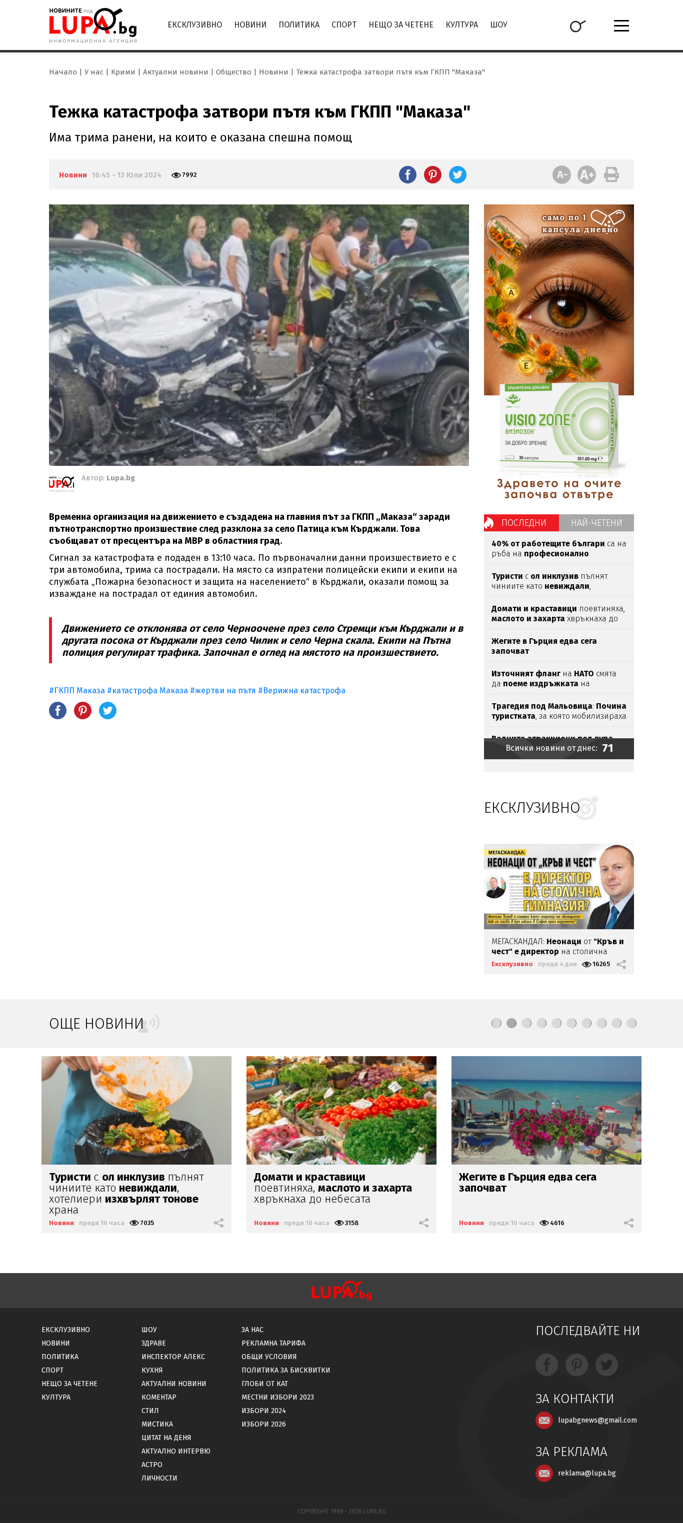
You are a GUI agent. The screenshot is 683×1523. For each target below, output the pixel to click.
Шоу (499, 24)
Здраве (154, 1343)
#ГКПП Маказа (78, 690)
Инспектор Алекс (173, 1357)
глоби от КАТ (265, 1384)
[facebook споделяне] (407, 174)
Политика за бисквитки (286, 1370)
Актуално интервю (176, 1451)
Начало (63, 71)
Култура (462, 24)
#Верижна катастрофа (302, 690)
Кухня (152, 1370)
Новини (250, 24)
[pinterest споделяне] (433, 174)
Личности (160, 1478)
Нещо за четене (401, 24)
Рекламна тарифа (274, 1343)
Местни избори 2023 (278, 1397)
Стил (150, 1411)
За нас (253, 1330)
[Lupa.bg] (61, 485)
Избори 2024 (264, 1411)
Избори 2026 (264, 1424)
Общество (234, 71)
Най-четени (596, 522)
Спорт (344, 24)
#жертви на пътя (223, 690)
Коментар (159, 1397)
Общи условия (269, 1357)
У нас (94, 71)
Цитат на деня (167, 1438)
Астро (152, 1465)
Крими (123, 71)
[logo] (92, 25)
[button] (497, 1023)
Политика (299, 24)
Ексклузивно (195, 24)
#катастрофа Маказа (148, 690)
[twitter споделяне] (457, 174)
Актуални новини (175, 71)
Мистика (157, 1424)
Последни (524, 522)
